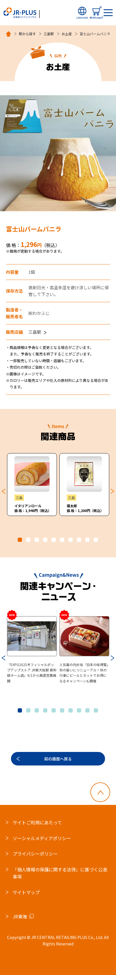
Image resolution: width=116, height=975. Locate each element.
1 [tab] (20, 540)
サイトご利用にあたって (37, 822)
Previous (3, 491)
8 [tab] (79, 540)
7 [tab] (70, 540)
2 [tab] (28, 540)
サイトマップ (26, 892)
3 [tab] (37, 540)
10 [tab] (96, 540)
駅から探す (27, 34)
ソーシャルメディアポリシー (42, 838)
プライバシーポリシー (35, 853)
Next (112, 491)
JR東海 (20, 916)
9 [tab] (87, 540)
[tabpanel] (32, 484)
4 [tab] (45, 540)
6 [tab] (62, 540)
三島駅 (49, 33)
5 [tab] (54, 540)
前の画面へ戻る (58, 759)
